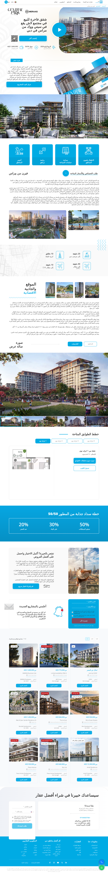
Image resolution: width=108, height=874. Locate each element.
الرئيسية (104, 6)
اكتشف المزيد (23, 685)
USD (92, 639)
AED (87, 639)
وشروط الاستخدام (77, 613)
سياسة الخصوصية (77, 611)
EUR (97, 639)
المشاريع (98, 6)
